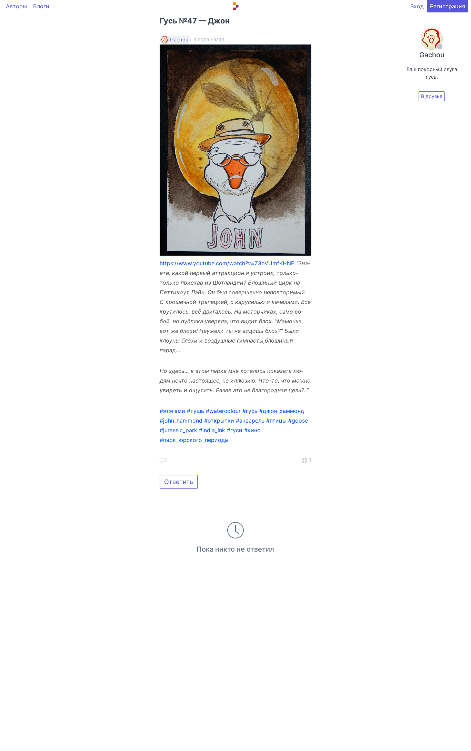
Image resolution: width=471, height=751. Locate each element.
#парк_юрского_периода (194, 439)
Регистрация (447, 6)
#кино (252, 430)
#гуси (234, 430)
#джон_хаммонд (281, 410)
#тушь (195, 410)
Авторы (16, 6)
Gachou (179, 39)
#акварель (250, 420)
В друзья (431, 96)
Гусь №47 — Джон (195, 20)
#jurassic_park (178, 430)
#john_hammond (181, 420)
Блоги (41, 6)
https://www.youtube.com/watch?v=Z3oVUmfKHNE (227, 263)
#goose (298, 420)
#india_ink (212, 430)
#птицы (276, 420)
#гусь (250, 410)
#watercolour (223, 410)
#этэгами (172, 410)
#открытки (219, 420)
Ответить (178, 481)
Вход (417, 6)
